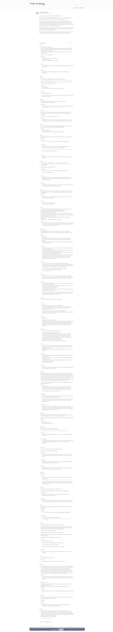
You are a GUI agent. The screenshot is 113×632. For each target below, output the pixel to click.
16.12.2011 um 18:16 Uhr (44, 476)
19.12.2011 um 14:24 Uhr (44, 70)
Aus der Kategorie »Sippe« (47, 13)
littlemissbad (43, 404)
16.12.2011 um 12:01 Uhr (44, 129)
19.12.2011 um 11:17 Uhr (44, 516)
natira (40, 76)
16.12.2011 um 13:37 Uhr (44, 155)
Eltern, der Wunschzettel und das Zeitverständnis (46, 626)
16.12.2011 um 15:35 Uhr (42, 413)
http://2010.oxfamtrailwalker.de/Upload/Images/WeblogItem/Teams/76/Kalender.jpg (57, 479)
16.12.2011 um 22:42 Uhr (44, 176)
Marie (40, 609)
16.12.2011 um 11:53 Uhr (42, 100)
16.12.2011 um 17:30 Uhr (44, 439)
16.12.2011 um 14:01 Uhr (44, 195)
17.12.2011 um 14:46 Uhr (42, 523)
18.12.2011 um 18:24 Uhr (44, 575)
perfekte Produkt (47, 141)
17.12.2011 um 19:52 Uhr (42, 556)
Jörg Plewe (41, 110)
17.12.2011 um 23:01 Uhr (44, 344)
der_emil (40, 487)
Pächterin (75, 7)
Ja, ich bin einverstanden (61, 629)
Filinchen (40, 99)
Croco (40, 228)
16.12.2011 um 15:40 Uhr (42, 427)
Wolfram (42, 498)
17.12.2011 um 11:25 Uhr (44, 298)
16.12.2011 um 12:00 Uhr (42, 135)
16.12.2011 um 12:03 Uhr (44, 140)
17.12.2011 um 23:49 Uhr (44, 354)
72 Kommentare (41, 13)
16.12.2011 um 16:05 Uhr (44, 453)
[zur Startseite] (36, 3)
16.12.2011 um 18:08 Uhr (44, 405)
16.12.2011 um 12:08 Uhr (44, 57)
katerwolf (40, 472)
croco (40, 207)
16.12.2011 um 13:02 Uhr (44, 145)
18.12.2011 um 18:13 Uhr (44, 183)
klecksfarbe (42, 515)
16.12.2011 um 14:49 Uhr (42, 372)
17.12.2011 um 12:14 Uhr (44, 303)
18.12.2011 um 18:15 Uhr (44, 466)
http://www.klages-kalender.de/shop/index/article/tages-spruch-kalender (60, 164)
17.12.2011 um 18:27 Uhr (44, 493)
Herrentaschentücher (49, 17)
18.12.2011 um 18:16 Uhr (44, 511)
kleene (40, 161)
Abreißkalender (67, 17)
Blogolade (42, 459)
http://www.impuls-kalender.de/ (46, 618)
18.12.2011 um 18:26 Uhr (44, 603)
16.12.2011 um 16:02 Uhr (44, 421)
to (39, 504)
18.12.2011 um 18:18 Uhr (44, 550)
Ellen (40, 45)
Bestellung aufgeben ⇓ (70, 43)
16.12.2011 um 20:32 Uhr (44, 262)
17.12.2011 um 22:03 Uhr (44, 499)
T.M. (40, 189)
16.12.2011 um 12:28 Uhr (44, 92)
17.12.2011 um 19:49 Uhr (44, 329)
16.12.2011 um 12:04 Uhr (44, 169)
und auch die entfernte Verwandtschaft (56, 107)
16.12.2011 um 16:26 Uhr (44, 460)
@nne (40, 564)
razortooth (42, 144)
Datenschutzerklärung (55, 629)
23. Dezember (71, 626)
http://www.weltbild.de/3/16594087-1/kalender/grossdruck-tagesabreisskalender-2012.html (57, 80)
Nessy (42, 56)
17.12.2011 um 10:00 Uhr (42, 505)
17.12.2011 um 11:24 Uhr (44, 282)
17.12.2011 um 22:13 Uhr (42, 565)
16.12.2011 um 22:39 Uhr (44, 64)
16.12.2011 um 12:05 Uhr (44, 118)
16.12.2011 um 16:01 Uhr (44, 385)
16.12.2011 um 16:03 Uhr (44, 433)
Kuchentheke (80, 7)
